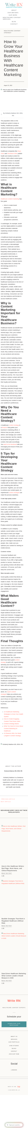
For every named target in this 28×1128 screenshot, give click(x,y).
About (14, 10)
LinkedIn (14, 1070)
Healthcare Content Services (12, 18)
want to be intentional (10, 444)
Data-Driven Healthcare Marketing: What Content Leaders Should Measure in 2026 (14, 976)
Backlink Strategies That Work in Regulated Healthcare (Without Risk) (13, 921)
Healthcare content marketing (10, 199)
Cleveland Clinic (12, 153)
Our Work (13, 15)
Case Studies (14, 1045)
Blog (14, 21)
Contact (14, 24)
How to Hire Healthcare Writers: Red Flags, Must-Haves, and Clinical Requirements (13, 868)
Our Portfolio (14, 1042)
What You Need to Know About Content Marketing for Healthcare (13, 728)
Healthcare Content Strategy (12, 31)
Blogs (14, 1048)
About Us (14, 1036)
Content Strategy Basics (11, 723)
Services (14, 1039)
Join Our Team (14, 1054)
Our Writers (13, 12)
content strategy (14, 425)
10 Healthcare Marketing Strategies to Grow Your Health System (13, 714)
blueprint (4, 427)
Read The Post (7, 873)
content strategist (14, 492)
